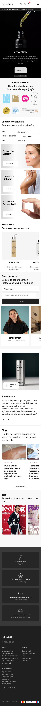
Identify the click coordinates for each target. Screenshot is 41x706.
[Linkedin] (5, 642)
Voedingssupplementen (10, 656)
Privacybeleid (6, 683)
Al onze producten (8, 651)
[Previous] (4, 420)
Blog (23, 656)
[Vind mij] (37, 295)
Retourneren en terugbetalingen (7, 675)
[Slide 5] (23, 75)
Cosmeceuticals (7, 653)
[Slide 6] (25, 75)
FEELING (14, 533)
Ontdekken (9, 164)
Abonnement (6, 663)
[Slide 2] (18, 75)
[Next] (8, 420)
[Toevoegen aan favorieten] (19, 256)
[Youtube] (10, 642)
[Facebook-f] (2, 642)
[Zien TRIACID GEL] (9, 256)
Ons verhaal (26, 651)
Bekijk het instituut (16, 332)
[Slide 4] (22, 75)
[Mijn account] (25, 3)
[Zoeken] (21, 3)
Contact (25, 660)
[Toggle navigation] (38, 4)
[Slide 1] (16, 75)
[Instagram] (7, 642)
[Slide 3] (20, 75)
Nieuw (19, 70)
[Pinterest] (13, 642)
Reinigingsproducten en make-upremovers (10, 659)
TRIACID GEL (14, 262)
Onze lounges (27, 658)
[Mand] (28, 3)
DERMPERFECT (15, 338)
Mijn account (6, 672)
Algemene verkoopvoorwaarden (9, 680)
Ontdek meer (20, 486)
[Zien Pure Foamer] (34, 256)
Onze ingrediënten (28, 653)
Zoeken (21, 301)
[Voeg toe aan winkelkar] (14, 256)
